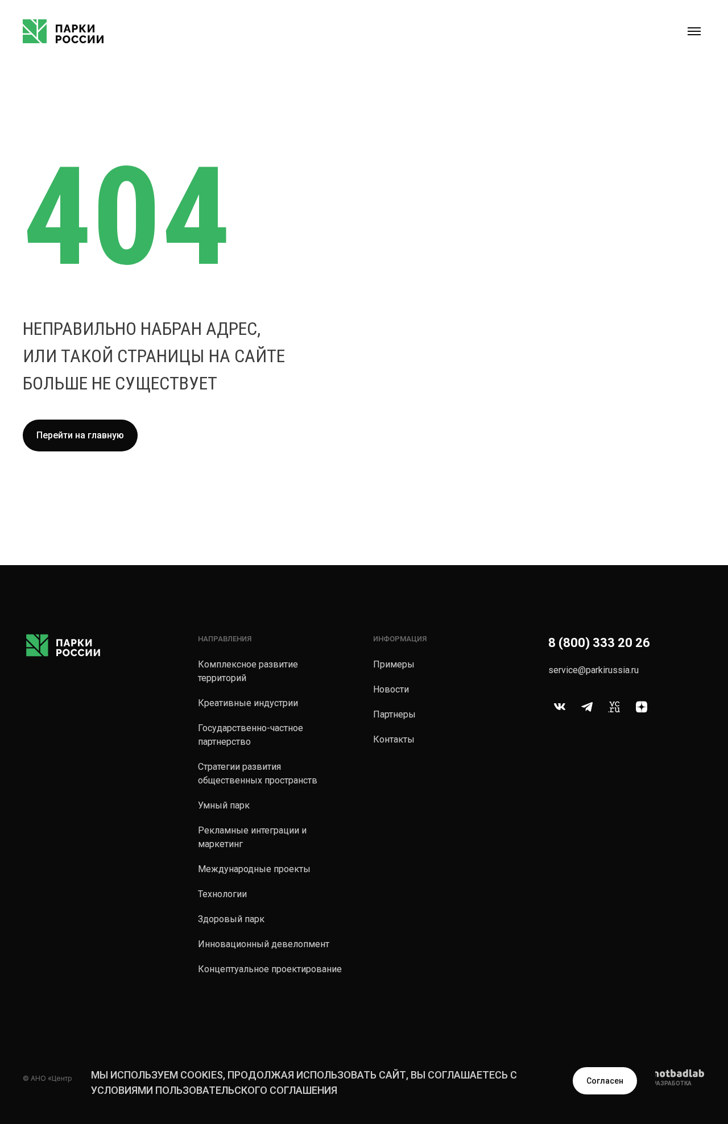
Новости (391, 689)
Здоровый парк (231, 919)
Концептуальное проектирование (270, 969)
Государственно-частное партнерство (250, 735)
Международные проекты (254, 869)
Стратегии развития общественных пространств (257, 773)
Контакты (394, 739)
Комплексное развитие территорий (248, 671)
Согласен (604, 1080)
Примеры (394, 664)
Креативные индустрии (248, 703)
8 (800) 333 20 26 (599, 643)
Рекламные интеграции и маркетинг (252, 837)
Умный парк (224, 805)
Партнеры (394, 714)
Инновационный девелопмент (263, 944)
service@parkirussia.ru (593, 670)
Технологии (222, 894)
